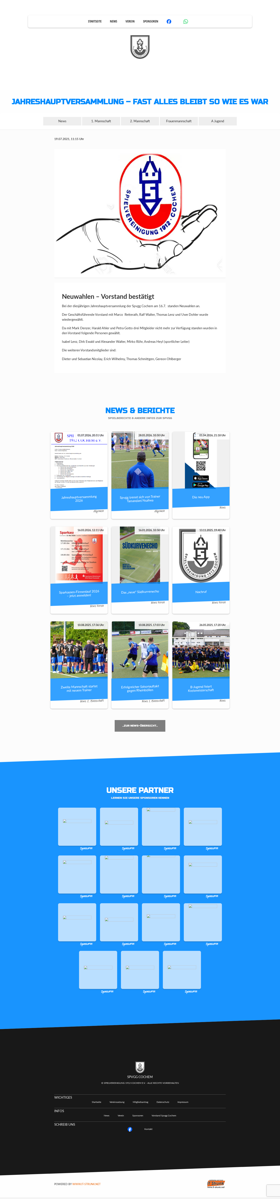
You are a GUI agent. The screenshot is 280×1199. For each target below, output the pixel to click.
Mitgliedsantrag (140, 1102)
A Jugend (217, 121)
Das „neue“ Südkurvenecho (140, 592)
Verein (130, 21)
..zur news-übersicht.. (140, 725)
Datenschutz (163, 1102)
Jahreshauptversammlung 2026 (79, 498)
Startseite (95, 21)
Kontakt (148, 1129)
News (113, 21)
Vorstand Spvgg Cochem (164, 1115)
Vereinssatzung (117, 1102)
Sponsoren (150, 21)
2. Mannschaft (140, 121)
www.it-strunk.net (86, 1184)
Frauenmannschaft (179, 121)
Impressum (183, 1102)
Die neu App (201, 497)
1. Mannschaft (101, 121)
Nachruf (201, 592)
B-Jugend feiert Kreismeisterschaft (201, 688)
